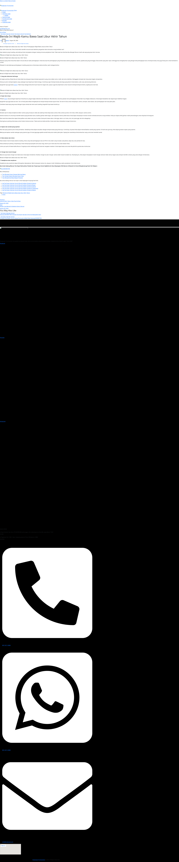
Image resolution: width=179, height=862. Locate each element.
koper (5, 99)
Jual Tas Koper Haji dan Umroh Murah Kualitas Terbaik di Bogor (19, 185)
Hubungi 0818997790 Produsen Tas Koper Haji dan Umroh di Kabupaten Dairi (20, 214)
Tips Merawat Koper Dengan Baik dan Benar (14, 174)
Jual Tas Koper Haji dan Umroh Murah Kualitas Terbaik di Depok (19, 186)
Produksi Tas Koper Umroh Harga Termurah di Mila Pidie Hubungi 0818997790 (21, 218)
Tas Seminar (27, 34)
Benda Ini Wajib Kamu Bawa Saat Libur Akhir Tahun (16, 193)
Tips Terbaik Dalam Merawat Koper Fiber (13, 176)
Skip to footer (12, 1)
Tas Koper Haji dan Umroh (7, 34)
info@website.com (5, 28)
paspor (15, 85)
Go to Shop (3, 32)
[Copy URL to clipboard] (13, 197)
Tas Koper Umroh (19, 34)
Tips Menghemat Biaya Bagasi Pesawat (12, 178)
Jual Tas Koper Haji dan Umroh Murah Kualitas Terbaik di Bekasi (19, 190)
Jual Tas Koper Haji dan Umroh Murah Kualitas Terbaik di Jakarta (19, 183)
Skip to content (4, 1)
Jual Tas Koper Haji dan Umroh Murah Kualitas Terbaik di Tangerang (20, 188)
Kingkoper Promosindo (39, 860)
